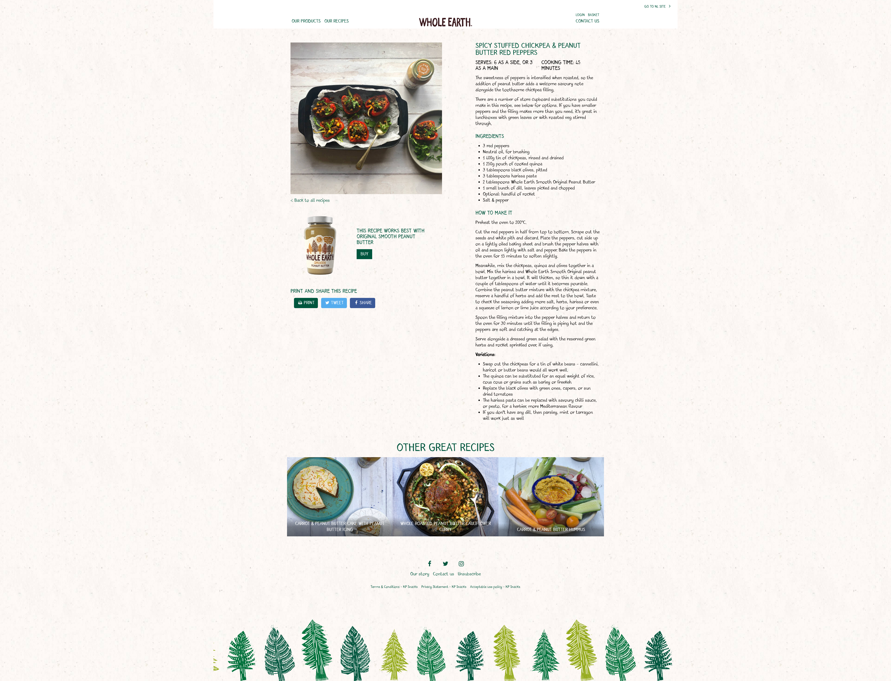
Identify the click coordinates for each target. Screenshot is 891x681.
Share (366, 303)
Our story (419, 574)
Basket (593, 15)
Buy (364, 254)
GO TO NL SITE (655, 6)
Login (580, 15)
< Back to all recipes (310, 200)
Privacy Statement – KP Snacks (443, 587)
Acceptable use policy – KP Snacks (495, 587)
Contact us (587, 21)
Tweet (337, 303)
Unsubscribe (469, 574)
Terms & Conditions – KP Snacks (394, 587)
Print (309, 303)
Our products (306, 21)
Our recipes (336, 21)
